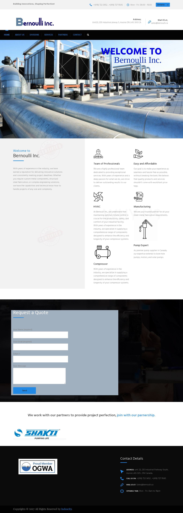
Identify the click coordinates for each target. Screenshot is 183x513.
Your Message (19, 366)
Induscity (66, 509)
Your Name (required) (22, 329)
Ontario (161, 5)
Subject (16, 354)
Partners (63, 35)
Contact (77, 35)
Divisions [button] (34, 35)
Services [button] (48, 35)
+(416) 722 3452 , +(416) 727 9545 (108, 5)
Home (7, 35)
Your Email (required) (22, 342)
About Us (19, 35)
